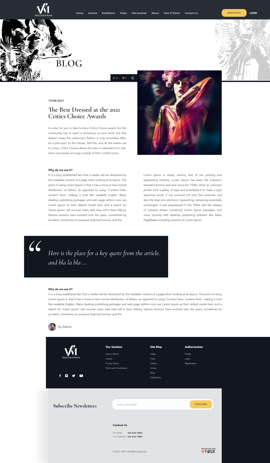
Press (152, 358)
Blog (152, 372)
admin (67, 327)
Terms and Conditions (116, 368)
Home (79, 13)
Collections (155, 377)
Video (123, 13)
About (155, 13)
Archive (92, 13)
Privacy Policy (112, 363)
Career (109, 358)
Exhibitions (108, 13)
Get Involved (139, 13)
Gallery (153, 363)
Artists (153, 368)
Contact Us (191, 13)
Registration (234, 13)
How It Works (172, 13)
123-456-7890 (135, 433)
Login (253, 12)
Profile (188, 354)
